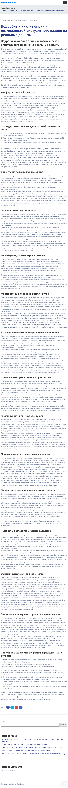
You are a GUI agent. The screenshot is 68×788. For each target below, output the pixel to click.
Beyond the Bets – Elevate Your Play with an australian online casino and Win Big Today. (33, 754)
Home (3, 8)
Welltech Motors (21, 20)
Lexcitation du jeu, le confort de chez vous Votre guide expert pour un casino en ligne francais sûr (32, 740)
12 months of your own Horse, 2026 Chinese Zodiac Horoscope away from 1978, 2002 (32, 748)
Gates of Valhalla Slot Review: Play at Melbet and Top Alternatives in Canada (29, 751)
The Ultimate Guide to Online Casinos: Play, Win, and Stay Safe (24, 744)
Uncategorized (11, 8)
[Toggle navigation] (65, 2)
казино (23, 74)
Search (3, 722)
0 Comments (34, 20)
